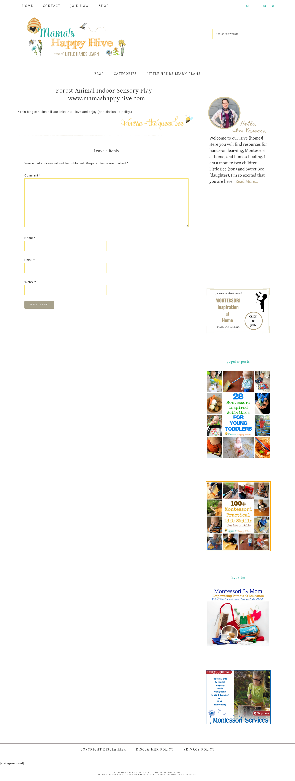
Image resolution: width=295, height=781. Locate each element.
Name (29, 238)
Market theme (149, 772)
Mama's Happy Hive (76, 38)
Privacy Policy (199, 749)
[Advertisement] (238, 240)
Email (29, 260)
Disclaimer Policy (155, 749)
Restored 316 (172, 772)
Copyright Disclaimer (103, 749)
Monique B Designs (184, 774)
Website (30, 282)
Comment (32, 175)
